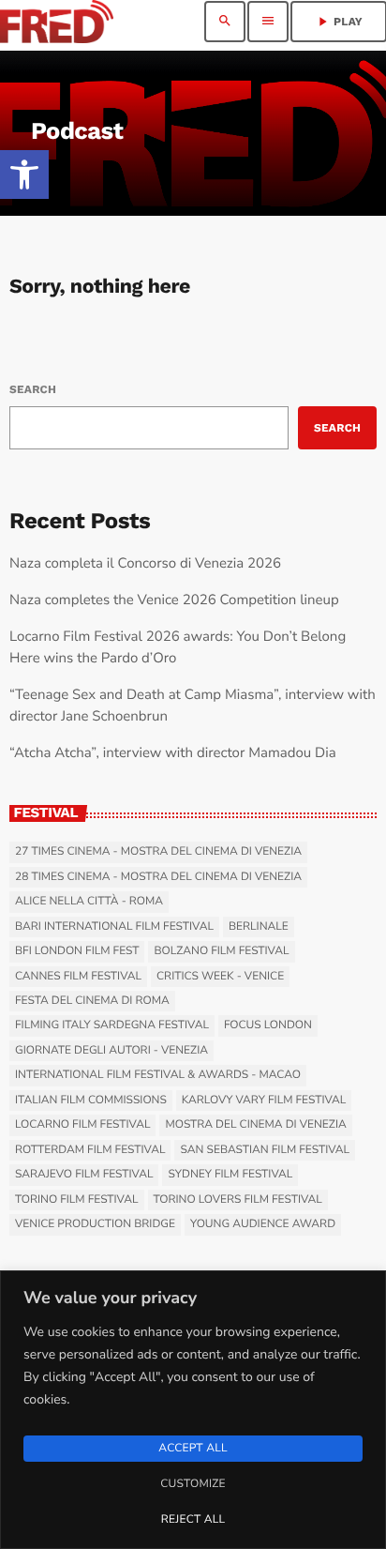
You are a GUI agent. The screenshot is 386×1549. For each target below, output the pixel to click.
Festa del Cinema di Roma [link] (92, 1001)
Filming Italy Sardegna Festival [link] (112, 1025)
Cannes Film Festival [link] (78, 976)
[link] (24, 174)
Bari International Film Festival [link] (114, 926)
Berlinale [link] (259, 926)
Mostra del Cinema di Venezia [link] (255, 1124)
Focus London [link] (268, 1025)
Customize (192, 1484)
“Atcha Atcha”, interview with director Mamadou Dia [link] (172, 753)
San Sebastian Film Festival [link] (264, 1150)
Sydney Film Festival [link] (230, 1174)
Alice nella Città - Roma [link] (89, 901)
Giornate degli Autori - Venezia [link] (111, 1050)
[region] (193, 1409)
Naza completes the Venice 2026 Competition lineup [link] (174, 600)
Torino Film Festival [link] (77, 1199)
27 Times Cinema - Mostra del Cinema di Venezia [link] (158, 851)
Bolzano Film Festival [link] (221, 951)
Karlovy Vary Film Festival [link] (264, 1100)
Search (32, 389)
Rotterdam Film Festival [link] (90, 1150)
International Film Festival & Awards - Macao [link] (158, 1075)
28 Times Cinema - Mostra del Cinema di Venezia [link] (158, 877)
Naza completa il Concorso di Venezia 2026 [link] (145, 563)
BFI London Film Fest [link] (77, 951)
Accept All (192, 1448)
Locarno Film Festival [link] (82, 1124)
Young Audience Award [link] (262, 1224)
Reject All (193, 1519)
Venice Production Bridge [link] (95, 1224)
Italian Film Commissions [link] (91, 1100)
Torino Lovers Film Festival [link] (238, 1199)
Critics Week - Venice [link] (220, 976)
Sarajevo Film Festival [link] (84, 1174)
